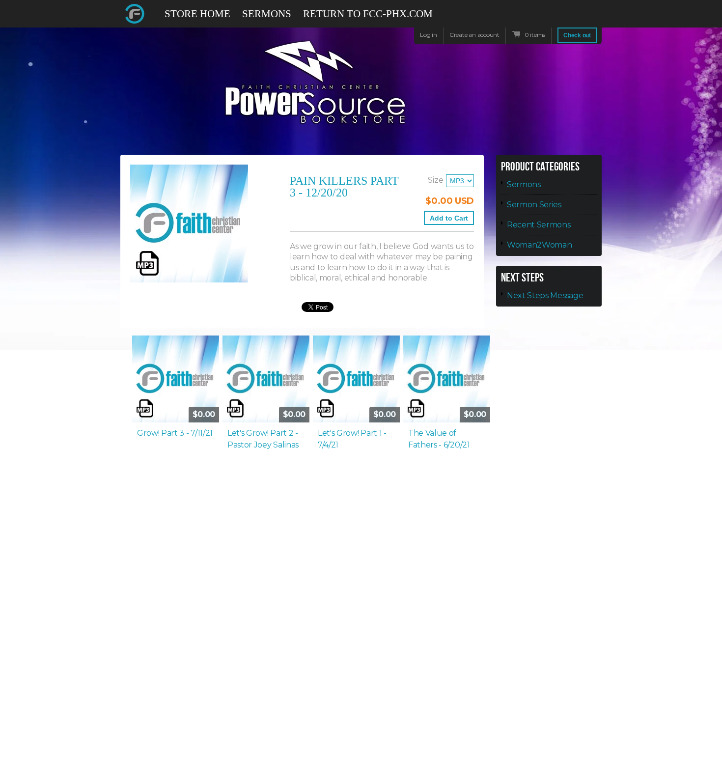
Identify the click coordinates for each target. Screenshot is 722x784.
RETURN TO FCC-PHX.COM (368, 14)
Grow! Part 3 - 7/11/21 (175, 433)
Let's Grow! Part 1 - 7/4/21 (352, 438)
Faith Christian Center (135, 14)
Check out (577, 35)
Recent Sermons (539, 224)
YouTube (577, 18)
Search (595, 18)
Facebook (542, 18)
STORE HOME (197, 14)
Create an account (474, 34)
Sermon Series (534, 204)
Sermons (524, 184)
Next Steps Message (545, 295)
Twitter (559, 14)
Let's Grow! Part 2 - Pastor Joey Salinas (263, 438)
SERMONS (266, 14)
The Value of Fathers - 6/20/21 (439, 438)
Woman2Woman (539, 245)
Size (436, 180)
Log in (428, 34)
